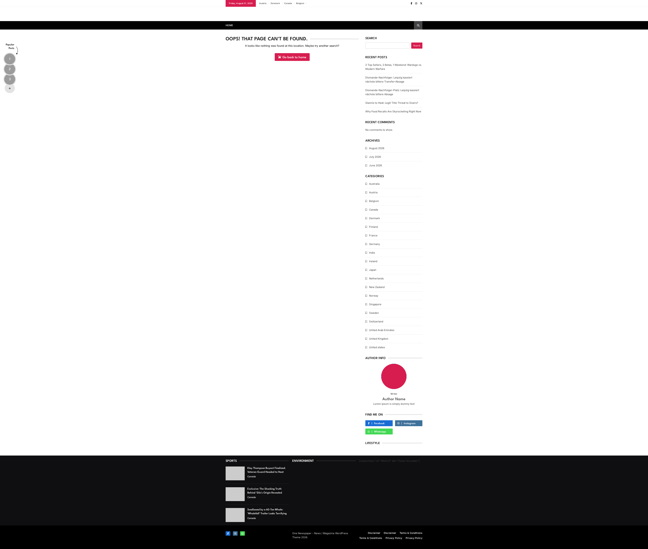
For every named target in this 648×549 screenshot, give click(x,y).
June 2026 (375, 165)
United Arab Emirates (381, 330)
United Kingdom (378, 338)
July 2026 (375, 156)
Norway (373, 295)
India (372, 252)
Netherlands (376, 278)
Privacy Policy (394, 538)
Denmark (275, 3)
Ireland (373, 261)
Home (229, 25)
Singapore (375, 304)
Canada (288, 3)
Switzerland (376, 321)
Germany (374, 244)
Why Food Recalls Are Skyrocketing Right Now (393, 111)
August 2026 (376, 148)
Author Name (394, 399)
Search (371, 38)
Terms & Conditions (411, 532)
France (373, 235)
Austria (262, 3)
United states (377, 347)
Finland (373, 226)
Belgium (300, 3)
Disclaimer (374, 532)
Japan (372, 269)
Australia (374, 183)
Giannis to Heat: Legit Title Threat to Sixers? (391, 102)
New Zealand (377, 287)
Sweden (374, 312)
